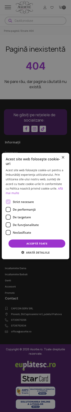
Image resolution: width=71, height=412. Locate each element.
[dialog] (35, 206)
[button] (35, 252)
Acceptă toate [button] (36, 243)
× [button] (62, 157)
